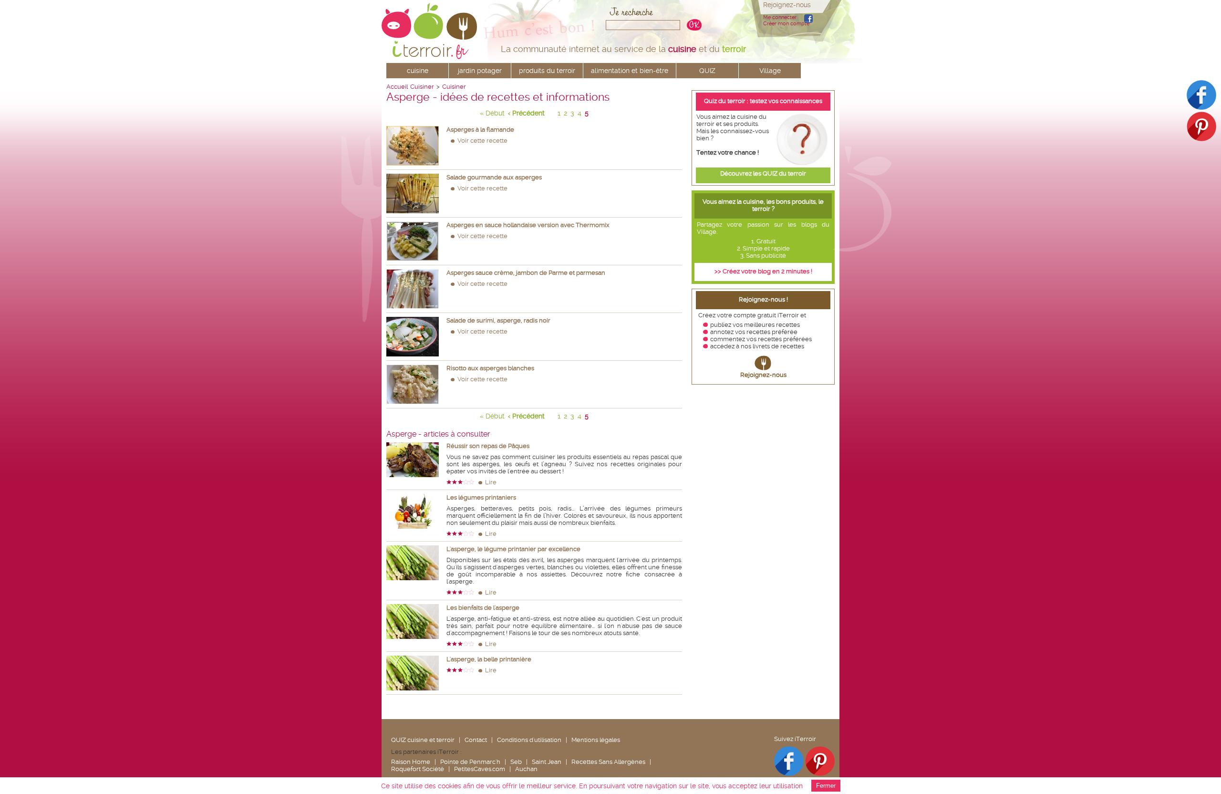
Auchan (526, 769)
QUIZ (707, 70)
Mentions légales (595, 739)
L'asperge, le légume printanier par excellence (513, 549)
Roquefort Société (417, 769)
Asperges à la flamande (480, 129)
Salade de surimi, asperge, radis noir (498, 320)
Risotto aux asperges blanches (490, 368)
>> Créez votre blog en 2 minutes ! (763, 271)
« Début (492, 113)
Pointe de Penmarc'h (470, 761)
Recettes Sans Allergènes (608, 761)
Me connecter (780, 17)
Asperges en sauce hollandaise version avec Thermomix (528, 225)
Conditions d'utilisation (529, 739)
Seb (516, 761)
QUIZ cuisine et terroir (423, 739)
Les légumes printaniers (481, 497)
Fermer (826, 785)
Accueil (397, 86)
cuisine (417, 70)
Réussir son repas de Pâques (487, 445)
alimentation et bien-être (629, 70)
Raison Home (410, 761)
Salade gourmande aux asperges (494, 177)
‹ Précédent (526, 113)
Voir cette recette (482, 140)
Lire (491, 482)
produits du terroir (547, 70)
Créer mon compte (786, 24)
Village (770, 70)
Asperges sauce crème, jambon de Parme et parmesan (525, 272)
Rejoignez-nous (763, 374)
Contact (476, 739)
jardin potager (480, 70)
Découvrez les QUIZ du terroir (763, 173)
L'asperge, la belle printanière (488, 659)
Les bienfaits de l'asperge (482, 607)
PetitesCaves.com (479, 769)
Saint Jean (546, 761)
